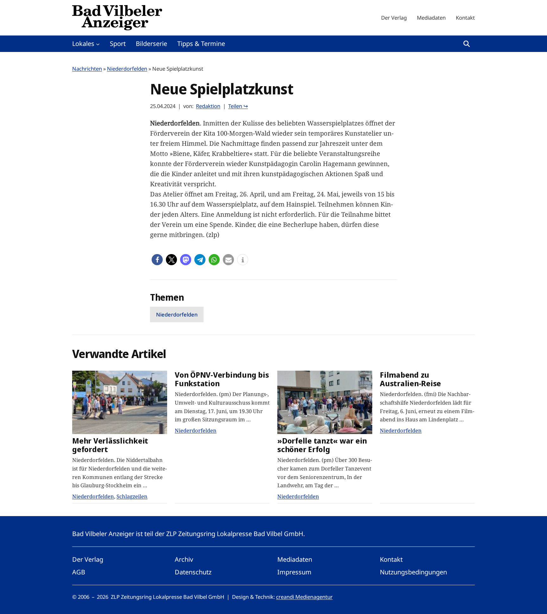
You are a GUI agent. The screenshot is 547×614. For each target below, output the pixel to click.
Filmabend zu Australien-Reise (410, 379)
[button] (157, 259)
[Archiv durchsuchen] (466, 43)
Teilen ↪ (238, 106)
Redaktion (208, 106)
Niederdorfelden (127, 68)
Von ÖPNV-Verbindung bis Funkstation (222, 379)
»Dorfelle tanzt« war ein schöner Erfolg (322, 445)
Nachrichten (87, 68)
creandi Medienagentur (304, 596)
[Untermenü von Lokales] (98, 44)
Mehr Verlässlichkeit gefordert (110, 445)
